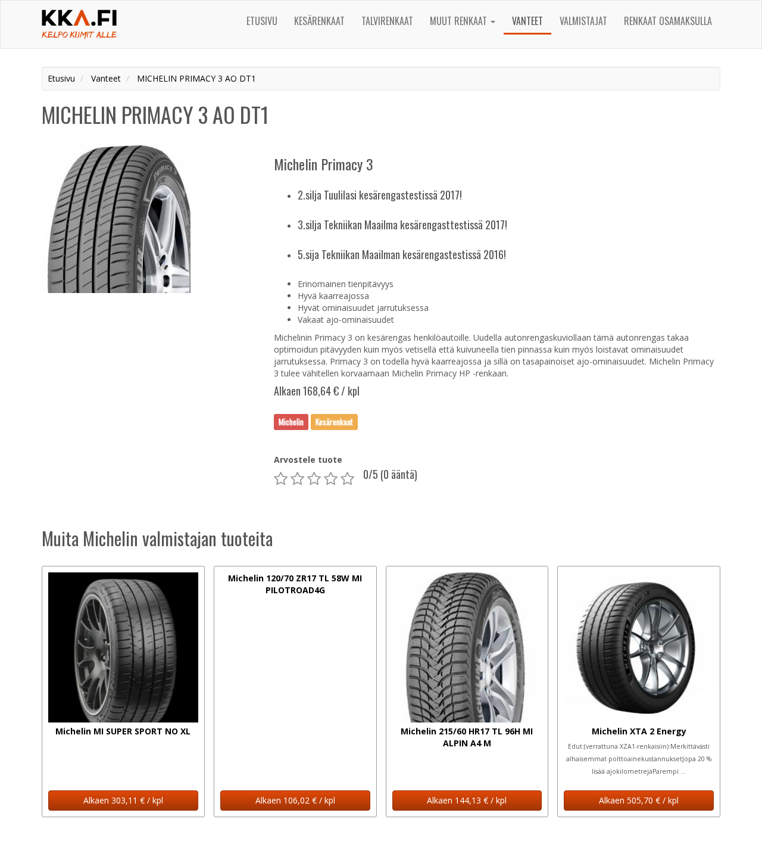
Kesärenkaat (319, 21)
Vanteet (527, 21)
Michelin (291, 422)
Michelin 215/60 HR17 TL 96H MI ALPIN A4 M (467, 737)
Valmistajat (583, 21)
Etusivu (261, 21)
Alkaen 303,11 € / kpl (123, 800)
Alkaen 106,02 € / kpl (295, 800)
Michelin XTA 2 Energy (639, 731)
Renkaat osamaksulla (668, 21)
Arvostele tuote (308, 459)
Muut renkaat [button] (459, 21)
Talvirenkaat (387, 21)
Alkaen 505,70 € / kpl (639, 800)
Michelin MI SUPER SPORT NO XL (122, 731)
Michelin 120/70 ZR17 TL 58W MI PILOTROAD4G (295, 584)
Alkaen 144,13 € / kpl (467, 800)
